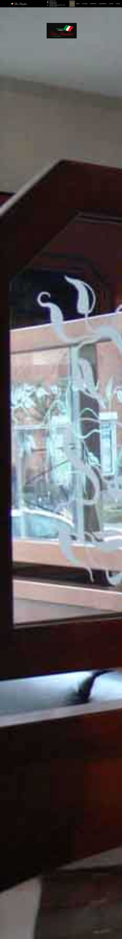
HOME (72, 3)
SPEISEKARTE (93, 3)
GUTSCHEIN (85, 3)
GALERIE (118, 3)
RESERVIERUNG (102, 3)
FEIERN (77, 3)
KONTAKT (111, 3)
